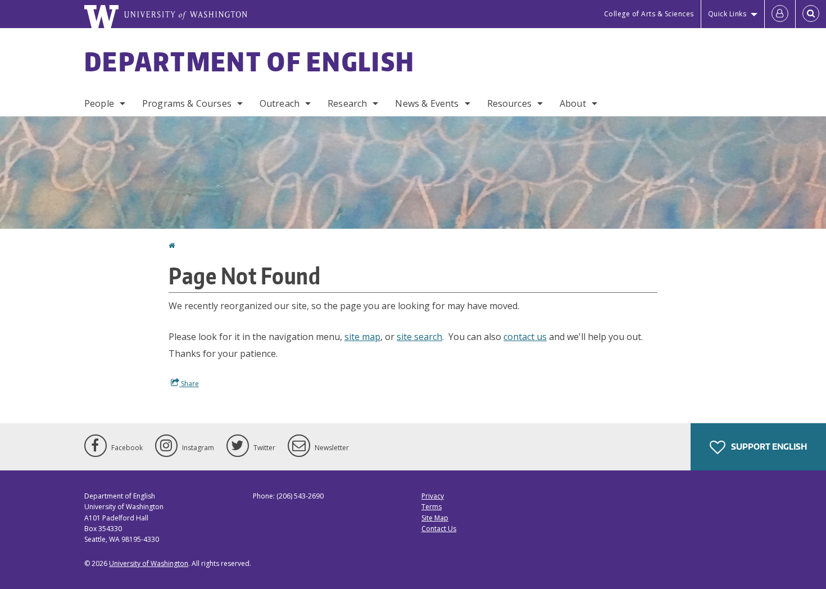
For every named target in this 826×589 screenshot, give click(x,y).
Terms (431, 506)
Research (347, 103)
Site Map (434, 518)
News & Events (427, 103)
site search (419, 336)
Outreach (279, 103)
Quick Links (727, 14)
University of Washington (148, 563)
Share (189, 383)
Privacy (432, 496)
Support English (768, 446)
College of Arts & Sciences (649, 14)
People (99, 103)
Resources (509, 103)
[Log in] (780, 14)
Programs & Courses (187, 103)
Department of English (249, 61)
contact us (525, 336)
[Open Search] (811, 14)
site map (362, 336)
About (573, 103)
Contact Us (438, 528)
